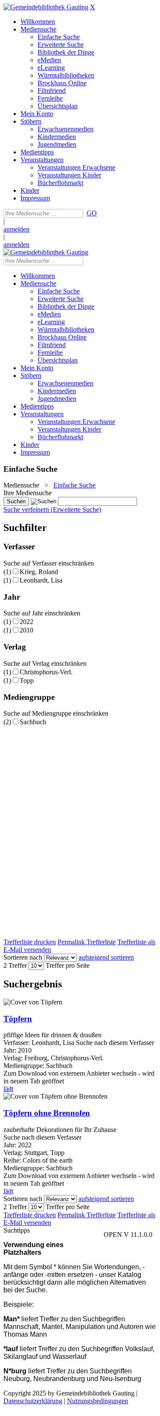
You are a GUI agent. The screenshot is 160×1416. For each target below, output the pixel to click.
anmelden (16, 229)
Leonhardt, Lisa (41, 580)
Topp (27, 680)
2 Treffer (15, 965)
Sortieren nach (22, 957)
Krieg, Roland (39, 571)
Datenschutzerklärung (32, 1400)
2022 (26, 621)
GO (92, 213)
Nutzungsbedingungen (97, 1400)
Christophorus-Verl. (46, 672)
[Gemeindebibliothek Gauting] (45, 7)
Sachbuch (33, 721)
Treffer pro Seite (68, 965)
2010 (26, 630)
